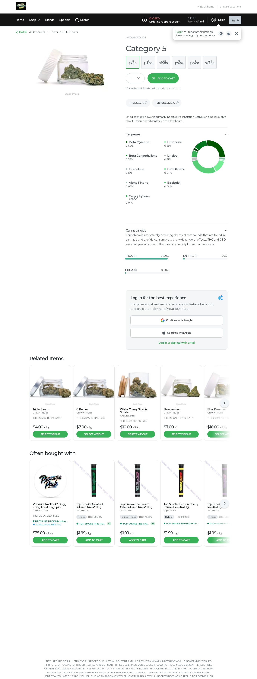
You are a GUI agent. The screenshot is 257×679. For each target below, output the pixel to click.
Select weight (50, 434)
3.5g (163, 62)
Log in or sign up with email (177, 342)
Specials (64, 20)
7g (179, 62)
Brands (49, 20)
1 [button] (131, 78)
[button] (207, 33)
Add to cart (50, 540)
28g (209, 62)
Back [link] (23, 32)
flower (53, 32)
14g (194, 62)
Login (221, 19)
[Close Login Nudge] (236, 33)
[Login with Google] (221, 34)
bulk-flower (70, 32)
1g (132, 62)
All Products (37, 32)
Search (84, 20)
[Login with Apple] (229, 34)
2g (148, 62)
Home (20, 20)
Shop (32, 20)
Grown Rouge (136, 37)
